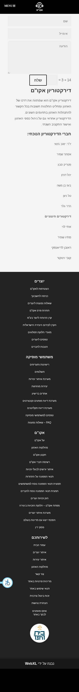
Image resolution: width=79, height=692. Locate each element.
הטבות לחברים (39, 346)
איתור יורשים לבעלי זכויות (39, 469)
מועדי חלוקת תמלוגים (39, 332)
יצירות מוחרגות (40, 386)
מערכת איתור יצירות (39, 379)
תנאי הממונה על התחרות (40, 476)
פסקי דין (39, 527)
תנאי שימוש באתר (40, 588)
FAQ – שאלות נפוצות (39, 422)
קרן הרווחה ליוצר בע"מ (39, 317)
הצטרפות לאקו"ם (39, 288)
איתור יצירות (39, 559)
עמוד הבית (39, 545)
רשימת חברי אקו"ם (39, 462)
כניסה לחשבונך (39, 296)
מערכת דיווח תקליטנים (39, 408)
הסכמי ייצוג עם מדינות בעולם (39, 520)
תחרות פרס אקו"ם (39, 310)
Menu (8, 5)
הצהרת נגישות (40, 603)
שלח (38, 80)
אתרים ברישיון (39, 393)
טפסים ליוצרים (40, 339)
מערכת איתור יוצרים (39, 512)
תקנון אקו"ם (39, 454)
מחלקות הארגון (39, 447)
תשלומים (40, 371)
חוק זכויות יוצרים (39, 498)
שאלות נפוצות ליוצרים (40, 303)
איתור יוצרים (39, 552)
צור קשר (39, 574)
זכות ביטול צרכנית (39, 595)
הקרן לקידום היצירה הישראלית (39, 325)
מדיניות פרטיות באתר (39, 581)
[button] (6, 582)
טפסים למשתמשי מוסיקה (39, 415)
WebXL (31, 663)
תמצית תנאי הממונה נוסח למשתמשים (39, 483)
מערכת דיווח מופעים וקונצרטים (39, 400)
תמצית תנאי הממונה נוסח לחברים (39, 491)
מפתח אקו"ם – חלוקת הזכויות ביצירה (39, 505)
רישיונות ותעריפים (39, 364)
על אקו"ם (39, 440)
